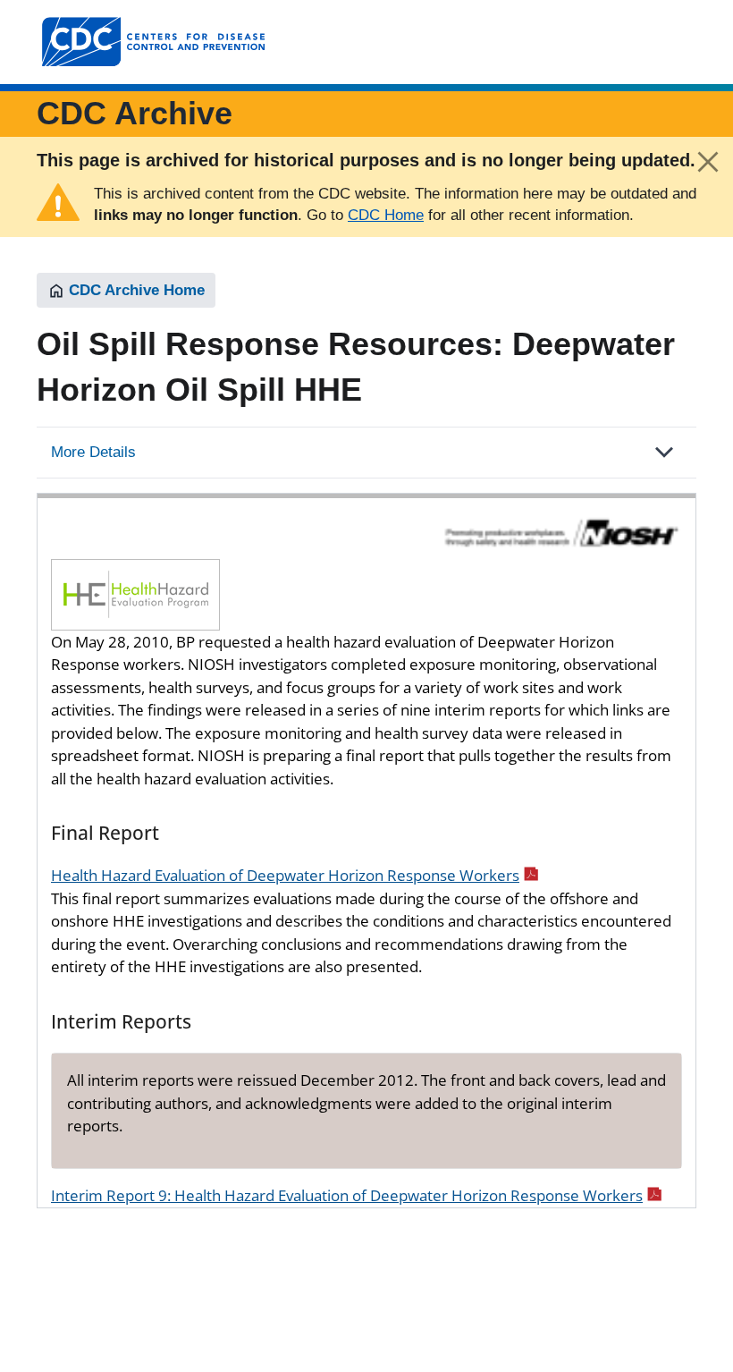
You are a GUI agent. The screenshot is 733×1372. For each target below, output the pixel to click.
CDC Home (386, 215)
